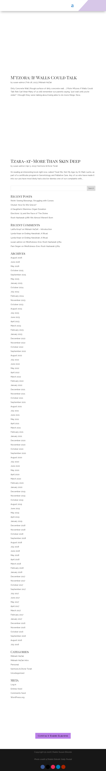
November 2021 (18, 394)
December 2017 (18, 576)
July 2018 (15, 547)
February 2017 (17, 615)
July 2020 (15, 462)
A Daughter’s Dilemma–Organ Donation (28, 209)
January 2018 (16, 572)
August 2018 (16, 542)
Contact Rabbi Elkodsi (53, 735)
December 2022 (18, 338)
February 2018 (17, 568)
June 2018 (15, 551)
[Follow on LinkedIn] (58, 767)
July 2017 (15, 593)
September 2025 (18, 275)
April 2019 (15, 517)
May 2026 (15, 266)
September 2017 (18, 589)
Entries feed (16, 689)
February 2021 (17, 432)
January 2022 (16, 385)
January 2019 (16, 521)
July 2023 (15, 313)
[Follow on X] (48, 767)
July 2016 (15, 644)
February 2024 (17, 296)
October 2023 (17, 304)
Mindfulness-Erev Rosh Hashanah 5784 (43, 242)
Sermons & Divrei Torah (47, 166)
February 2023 (17, 330)
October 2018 (17, 534)
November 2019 (18, 496)
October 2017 (17, 585)
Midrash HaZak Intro (20, 660)
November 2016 (18, 627)
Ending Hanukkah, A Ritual (36, 233)
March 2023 (16, 326)
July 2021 (15, 411)
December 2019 (18, 491)
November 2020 (18, 445)
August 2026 (16, 258)
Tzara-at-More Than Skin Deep (45, 161)
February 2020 (17, 483)
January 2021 (16, 436)
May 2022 (15, 368)
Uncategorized (17, 673)
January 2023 (16, 334)
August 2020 (16, 457)
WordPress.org (17, 697)
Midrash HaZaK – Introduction (38, 229)
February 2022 (17, 381)
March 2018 (16, 564)
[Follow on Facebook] (43, 767)
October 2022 (17, 347)
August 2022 (16, 355)
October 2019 (17, 500)
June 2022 (15, 364)
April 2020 (15, 474)
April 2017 (15, 606)
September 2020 (18, 453)
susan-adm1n (19, 82)
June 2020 (15, 466)
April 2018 (15, 559)
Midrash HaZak (45, 82)
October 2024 (17, 287)
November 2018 (18, 530)
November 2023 (18, 300)
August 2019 (16, 504)
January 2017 (16, 619)
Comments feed (18, 693)
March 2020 (16, 479)
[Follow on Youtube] (63, 767)
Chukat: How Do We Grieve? (23, 205)
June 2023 (15, 317)
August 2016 (16, 640)
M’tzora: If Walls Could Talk (44, 77)
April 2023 (15, 321)
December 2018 (18, 525)
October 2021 (17, 398)
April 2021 (15, 423)
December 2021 (18, 389)
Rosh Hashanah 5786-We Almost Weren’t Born (32, 218)
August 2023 (16, 309)
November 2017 (18, 581)
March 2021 (16, 428)
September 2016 (18, 636)
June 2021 (15, 415)
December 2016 (18, 623)
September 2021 (18, 402)
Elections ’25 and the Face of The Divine (29, 213)
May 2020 (15, 470)
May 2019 (15, 513)
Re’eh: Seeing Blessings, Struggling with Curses (32, 201)
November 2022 (18, 343)
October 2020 (17, 449)
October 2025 (17, 270)
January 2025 (16, 283)
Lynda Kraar (16, 233)
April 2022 (15, 372)
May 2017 (15, 602)
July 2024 (15, 292)
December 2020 (18, 440)
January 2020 (16, 487)
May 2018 (15, 555)
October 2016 (17, 632)
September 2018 (18, 538)
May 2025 (15, 279)
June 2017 (15, 598)
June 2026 (15, 262)
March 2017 (16, 610)
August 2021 (16, 406)
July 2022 (15, 360)
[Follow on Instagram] (53, 767)
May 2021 (15, 419)
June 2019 (15, 508)
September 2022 (18, 351)
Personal (15, 664)
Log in (13, 684)
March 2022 (16, 377)
